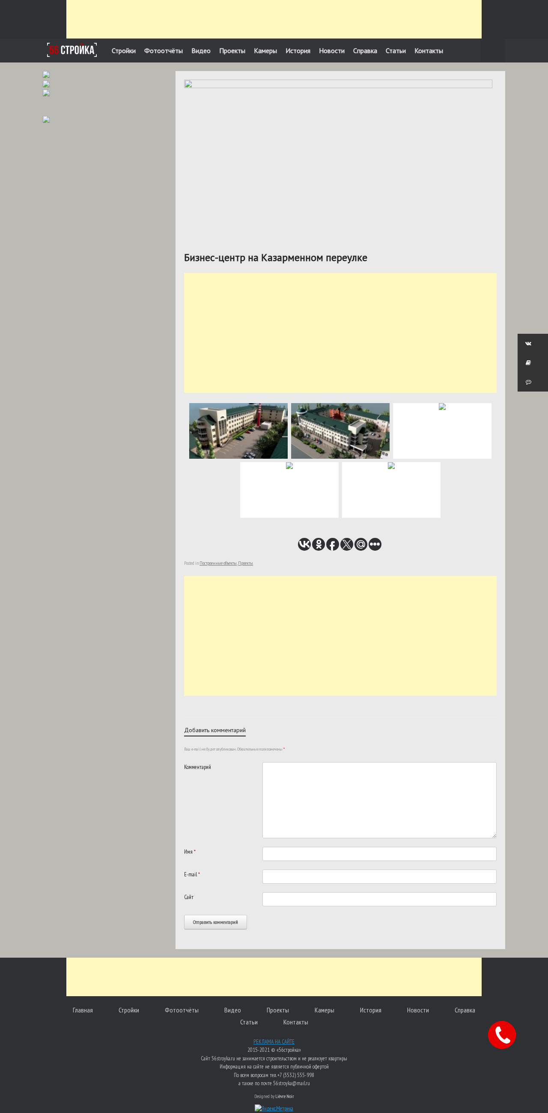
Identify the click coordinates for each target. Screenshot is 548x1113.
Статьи (396, 50)
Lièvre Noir (284, 1096)
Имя (190, 851)
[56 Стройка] (72, 50)
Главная (83, 1010)
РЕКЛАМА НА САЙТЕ (274, 1041)
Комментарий (197, 767)
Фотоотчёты (163, 50)
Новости (332, 50)
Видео (201, 50)
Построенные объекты (218, 563)
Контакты (428, 50)
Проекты (232, 50)
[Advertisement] (274, 19)
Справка (365, 50)
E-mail (192, 874)
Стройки (124, 50)
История (298, 50)
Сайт (189, 897)
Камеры (265, 50)
